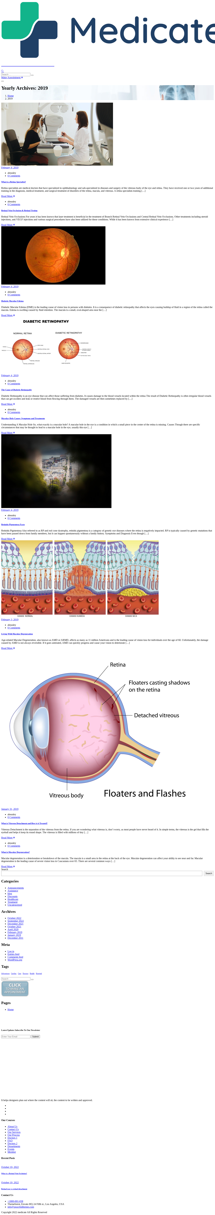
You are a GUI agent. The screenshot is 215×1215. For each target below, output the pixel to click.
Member (12, 1152)
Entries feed (13, 954)
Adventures (5, 973)
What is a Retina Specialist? (13, 182)
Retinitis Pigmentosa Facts (13, 524)
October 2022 (14, 918)
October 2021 (14, 926)
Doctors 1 (12, 1137)
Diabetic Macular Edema (12, 301)
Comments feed (15, 957)
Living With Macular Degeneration (17, 634)
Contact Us (13, 1129)
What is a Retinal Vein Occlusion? (14, 1173)
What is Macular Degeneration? (15, 852)
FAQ (10, 1140)
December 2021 (15, 923)
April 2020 (13, 929)
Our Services (14, 1132)
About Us (12, 1126)
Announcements (16, 888)
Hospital (39, 973)
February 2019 (15, 932)
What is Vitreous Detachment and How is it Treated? (24, 823)
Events (11, 1149)
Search (4, 869)
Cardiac (14, 973)
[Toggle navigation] (2, 81)
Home (11, 95)
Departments (14, 1146)
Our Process (14, 1135)
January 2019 (14, 935)
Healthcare (13, 899)
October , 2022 (10, 1167)
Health (32, 973)
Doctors (25, 973)
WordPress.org (15, 959)
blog (10, 893)
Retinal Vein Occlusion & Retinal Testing (19, 210)
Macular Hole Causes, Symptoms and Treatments (23, 418)
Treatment (12, 902)
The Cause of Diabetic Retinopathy (16, 390)
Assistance (13, 890)
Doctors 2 (12, 1143)
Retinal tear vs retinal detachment (14, 1189)
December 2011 (15, 938)
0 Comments (14, 175)
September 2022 (16, 921)
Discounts (12, 896)
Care (19, 973)
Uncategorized (15, 905)
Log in (11, 951)
